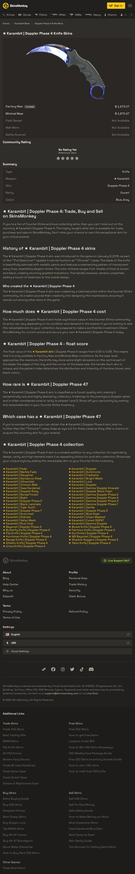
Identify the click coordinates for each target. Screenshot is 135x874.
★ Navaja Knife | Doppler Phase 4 (25, 539)
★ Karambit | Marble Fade (20, 472)
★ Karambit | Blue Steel (84, 514)
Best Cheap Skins (14, 817)
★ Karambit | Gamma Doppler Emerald (94, 488)
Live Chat (92, 693)
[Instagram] (62, 669)
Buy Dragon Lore (14, 823)
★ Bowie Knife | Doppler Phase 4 (90, 527)
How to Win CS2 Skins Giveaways (91, 747)
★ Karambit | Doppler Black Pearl (90, 491)
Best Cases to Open (82, 835)
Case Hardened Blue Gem (85, 829)
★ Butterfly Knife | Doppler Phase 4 (26, 530)
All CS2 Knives (12, 753)
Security (74, 590)
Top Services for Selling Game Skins (92, 847)
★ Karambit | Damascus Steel (22, 478)
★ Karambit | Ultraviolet (18, 481)
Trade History (78, 584)
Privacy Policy (12, 611)
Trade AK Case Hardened (19, 765)
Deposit (8, 596)
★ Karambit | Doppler (83, 469)
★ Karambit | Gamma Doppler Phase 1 (93, 504)
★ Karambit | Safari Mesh (19, 520)
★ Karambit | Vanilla (82, 507)
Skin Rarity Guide (80, 841)
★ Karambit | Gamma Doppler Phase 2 (93, 494)
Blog (6, 578)
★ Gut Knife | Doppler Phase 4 (88, 533)
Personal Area (78, 578)
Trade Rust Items (14, 868)
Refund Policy (78, 611)
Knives (6, 23)
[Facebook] (53, 669)
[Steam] (43, 669)
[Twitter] (72, 669)
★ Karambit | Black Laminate (22, 504)
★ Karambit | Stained (17, 517)
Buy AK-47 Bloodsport (18, 841)
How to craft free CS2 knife (87, 771)
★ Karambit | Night (15, 498)
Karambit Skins (22, 23)
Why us (8, 590)
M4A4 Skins (10, 741)
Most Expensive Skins (83, 823)
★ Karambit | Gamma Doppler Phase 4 (93, 498)
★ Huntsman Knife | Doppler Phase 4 (27, 536)
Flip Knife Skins (13, 747)
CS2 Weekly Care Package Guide (90, 753)
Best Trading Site (14, 735)
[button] (116, 5)
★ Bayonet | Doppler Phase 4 (22, 527)
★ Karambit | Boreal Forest (20, 494)
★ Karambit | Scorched (18, 514)
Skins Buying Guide (16, 799)
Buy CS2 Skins (12, 804)
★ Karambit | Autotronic (85, 472)
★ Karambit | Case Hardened (21, 488)
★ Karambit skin (43, 351)
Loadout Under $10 (82, 741)
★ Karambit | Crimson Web (20, 485)
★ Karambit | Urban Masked (87, 517)
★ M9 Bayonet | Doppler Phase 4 (90, 536)
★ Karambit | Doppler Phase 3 (88, 511)
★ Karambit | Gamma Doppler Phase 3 (93, 501)
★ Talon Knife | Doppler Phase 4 (90, 543)
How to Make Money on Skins (89, 817)
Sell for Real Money (82, 804)
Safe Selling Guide (81, 810)
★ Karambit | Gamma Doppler (88, 523)
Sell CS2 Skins (78, 799)
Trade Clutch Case (15, 777)
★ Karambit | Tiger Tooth (19, 507)
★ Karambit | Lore (80, 481)
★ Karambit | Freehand (84, 475)
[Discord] (91, 669)
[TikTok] (81, 669)
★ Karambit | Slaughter (18, 475)
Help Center (10, 584)
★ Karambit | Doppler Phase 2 (22, 501)
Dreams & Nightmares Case (20, 783)
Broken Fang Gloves (16, 759)
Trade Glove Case (14, 771)
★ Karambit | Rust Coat (18, 523)
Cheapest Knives (14, 810)
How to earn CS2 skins (84, 765)
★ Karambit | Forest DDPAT (86, 520)
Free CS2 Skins (79, 729)
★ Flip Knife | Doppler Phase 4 (22, 533)
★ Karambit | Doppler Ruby (20, 491)
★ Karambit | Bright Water (86, 478)
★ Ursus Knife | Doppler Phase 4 (24, 546)
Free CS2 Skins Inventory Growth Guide (95, 759)
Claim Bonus (77, 596)
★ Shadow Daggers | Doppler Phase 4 (93, 539)
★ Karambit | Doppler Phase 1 (22, 511)
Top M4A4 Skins (13, 829)
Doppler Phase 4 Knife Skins (49, 23)
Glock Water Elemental (18, 847)
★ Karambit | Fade (15, 469)
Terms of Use (11, 617)
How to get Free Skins (83, 735)
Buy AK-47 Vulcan (15, 835)
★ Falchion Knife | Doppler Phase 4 (92, 530)
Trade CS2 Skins (13, 729)
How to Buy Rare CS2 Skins (21, 853)
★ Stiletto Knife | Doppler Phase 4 (25, 543)
